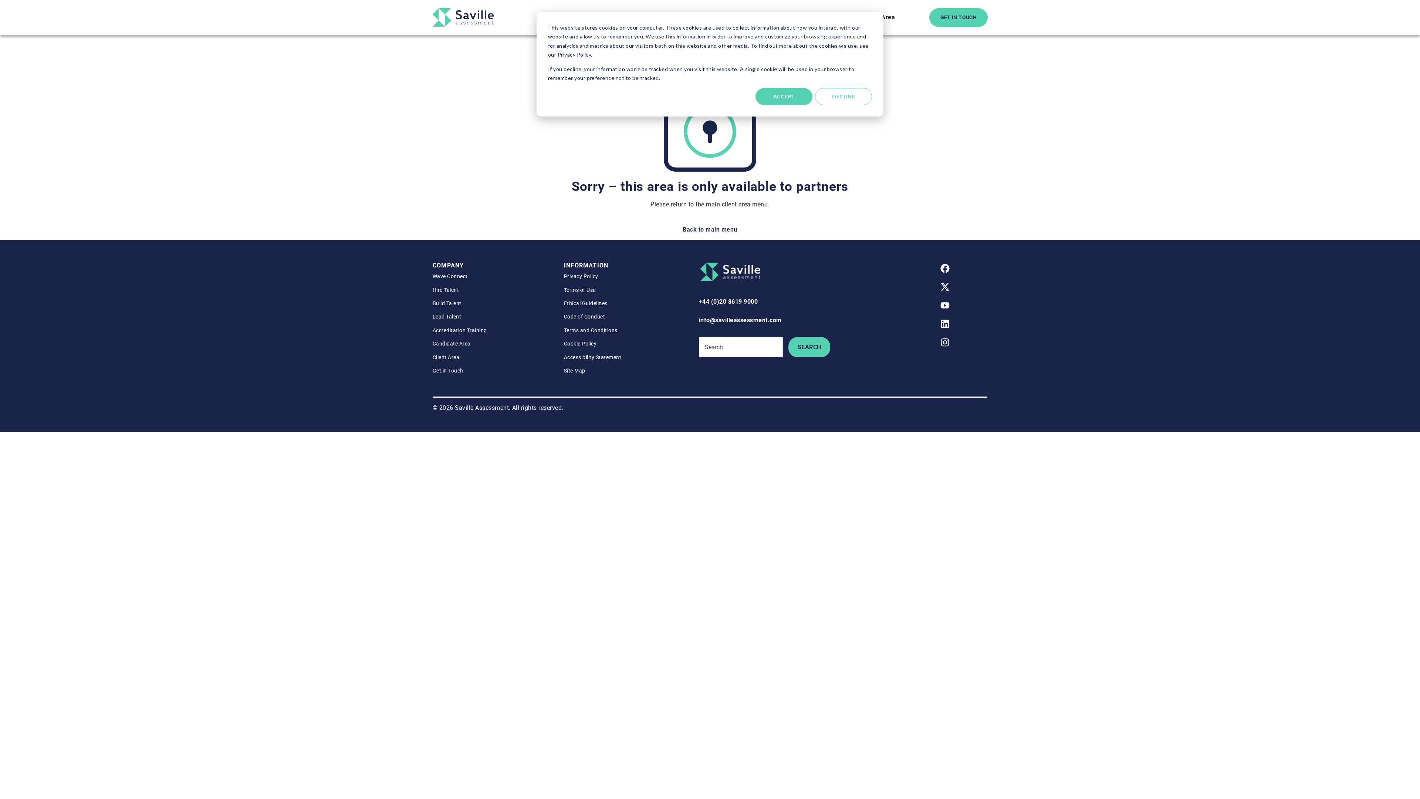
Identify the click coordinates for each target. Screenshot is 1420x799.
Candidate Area (452, 344)
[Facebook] (945, 268)
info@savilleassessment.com (740, 320)
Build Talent (447, 303)
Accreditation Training (460, 330)
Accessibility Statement (592, 357)
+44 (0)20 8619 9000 (728, 301)
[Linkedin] (945, 324)
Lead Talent (447, 317)
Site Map (574, 371)
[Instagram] (945, 342)
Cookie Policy (580, 344)
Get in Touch (448, 371)
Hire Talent (446, 290)
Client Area (446, 357)
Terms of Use (580, 290)
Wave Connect (450, 276)
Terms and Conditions (591, 330)
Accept (784, 96)
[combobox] (741, 347)
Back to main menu (710, 229)
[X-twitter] (945, 287)
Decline (843, 96)
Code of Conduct (584, 317)
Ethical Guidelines (586, 303)
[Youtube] (945, 305)
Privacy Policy (581, 276)
